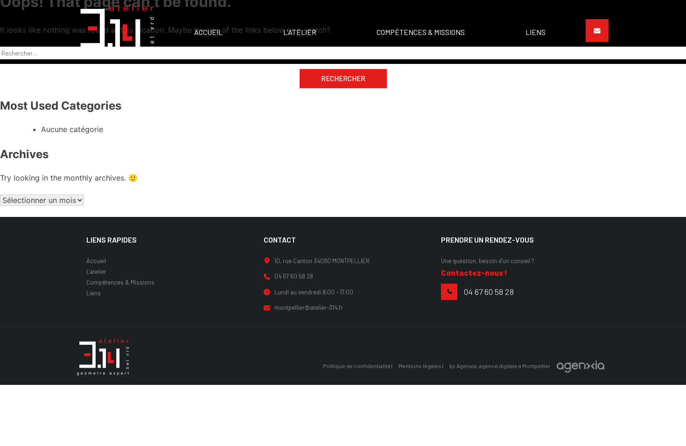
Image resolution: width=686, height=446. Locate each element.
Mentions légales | (421, 365)
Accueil (96, 261)
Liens (93, 293)
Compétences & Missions (120, 282)
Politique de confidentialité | (357, 365)
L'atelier (96, 271)
